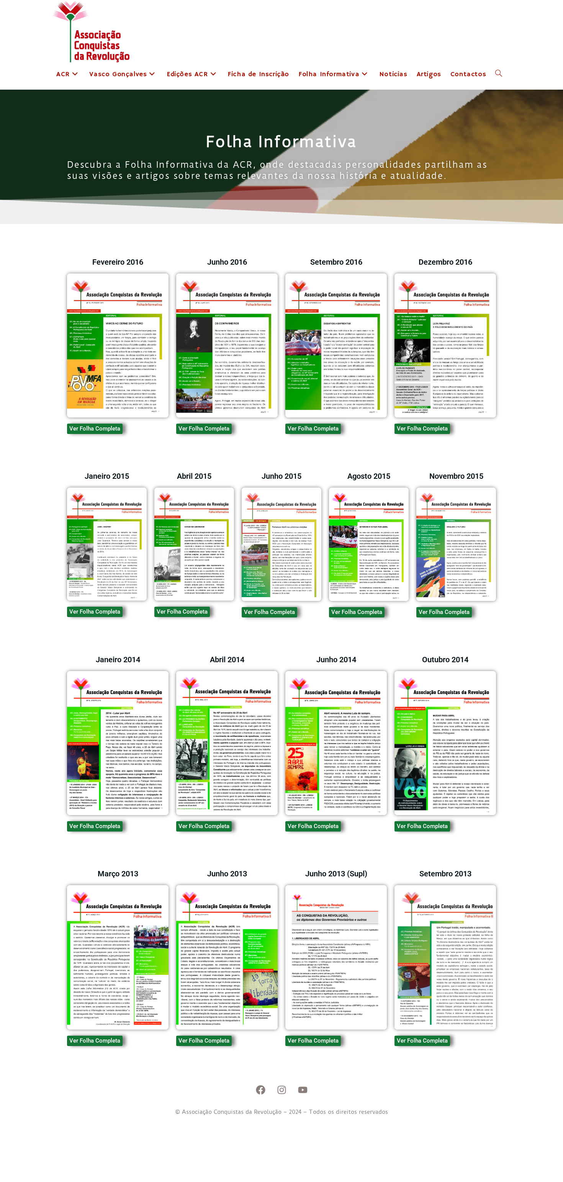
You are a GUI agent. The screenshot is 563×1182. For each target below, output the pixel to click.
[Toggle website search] (499, 74)
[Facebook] (260, 1090)
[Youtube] (302, 1090)
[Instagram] (281, 1090)
